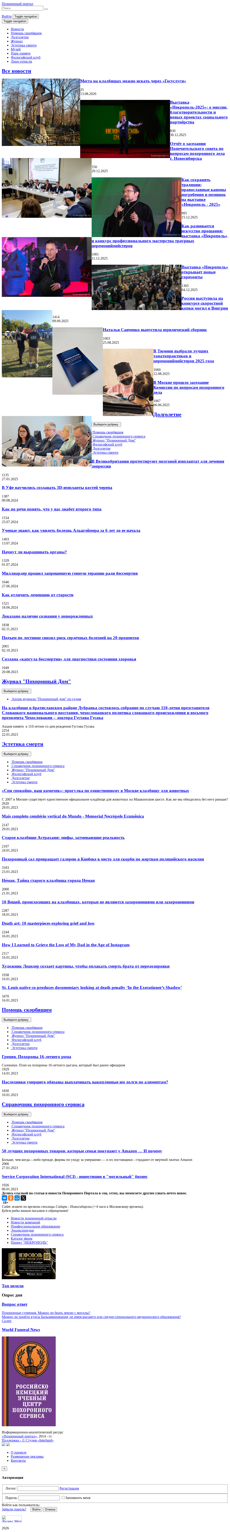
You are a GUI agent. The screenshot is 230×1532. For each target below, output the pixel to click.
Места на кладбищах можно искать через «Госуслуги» (133, 81)
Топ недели (13, 1285)
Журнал (17, 41)
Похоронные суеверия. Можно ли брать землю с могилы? (46, 1313)
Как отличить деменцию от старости (37, 594)
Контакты (18, 1460)
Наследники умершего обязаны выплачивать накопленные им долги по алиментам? (85, 1082)
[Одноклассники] (10, 1198)
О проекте (19, 1452)
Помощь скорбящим (26, 33)
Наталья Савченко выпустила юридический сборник (155, 329)
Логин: (10, 1488)
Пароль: (11, 1498)
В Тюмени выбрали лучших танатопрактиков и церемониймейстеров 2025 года (183, 356)
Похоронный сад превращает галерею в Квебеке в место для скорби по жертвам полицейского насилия (103, 859)
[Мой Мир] (17, 1198)
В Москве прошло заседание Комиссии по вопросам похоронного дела (188, 387)
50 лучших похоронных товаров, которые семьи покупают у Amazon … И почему (82, 1151)
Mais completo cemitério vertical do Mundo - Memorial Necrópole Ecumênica (73, 816)
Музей (16, 49)
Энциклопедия (22, 1230)
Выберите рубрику (106, 424)
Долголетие (20, 37)
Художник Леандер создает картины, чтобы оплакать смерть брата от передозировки (86, 966)
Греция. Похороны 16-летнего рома (36, 1056)
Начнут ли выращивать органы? (34, 552)
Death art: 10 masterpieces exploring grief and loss (48, 923)
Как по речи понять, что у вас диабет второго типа (52, 509)
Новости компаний (25, 1222)
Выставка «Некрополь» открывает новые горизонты (204, 272)
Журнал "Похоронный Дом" (114, 440)
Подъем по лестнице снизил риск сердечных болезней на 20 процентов (70, 637)
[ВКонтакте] (4, 1198)
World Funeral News (21, 1329)
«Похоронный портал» (19, 1436)
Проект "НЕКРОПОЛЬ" (29, 1242)
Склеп (6, 1321)
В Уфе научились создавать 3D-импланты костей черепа (57, 487)
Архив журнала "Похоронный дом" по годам (46, 699)
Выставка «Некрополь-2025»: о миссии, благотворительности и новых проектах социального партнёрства (199, 112)
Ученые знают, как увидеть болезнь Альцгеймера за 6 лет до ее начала (71, 530)
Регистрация (69, 1488)
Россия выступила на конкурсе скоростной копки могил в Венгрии (204, 303)
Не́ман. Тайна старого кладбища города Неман (48, 880)
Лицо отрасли (21, 61)
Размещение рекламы (27, 1456)
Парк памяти (21, 53)
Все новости (16, 71)
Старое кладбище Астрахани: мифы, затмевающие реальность (63, 837)
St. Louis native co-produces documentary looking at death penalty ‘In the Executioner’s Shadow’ (92, 987)
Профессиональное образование (35, 1226)
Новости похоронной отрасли (34, 1218)
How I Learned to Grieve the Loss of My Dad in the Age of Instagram (66, 944)
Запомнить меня (77, 1498)
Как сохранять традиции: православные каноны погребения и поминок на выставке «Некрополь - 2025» (203, 192)
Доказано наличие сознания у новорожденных (47, 616)
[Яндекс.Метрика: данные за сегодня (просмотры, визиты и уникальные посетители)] (12, 1518)
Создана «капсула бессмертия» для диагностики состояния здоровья (69, 659)
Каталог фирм (21, 1238)
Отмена (50, 1509)
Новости (17, 29)
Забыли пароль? (14, 1509)
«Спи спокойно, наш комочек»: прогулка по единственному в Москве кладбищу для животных (95, 790)
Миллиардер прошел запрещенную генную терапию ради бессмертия (70, 573)
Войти (7, 16)
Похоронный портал (17, 4)
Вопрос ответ (14, 1304)
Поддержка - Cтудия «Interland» (28, 1440)
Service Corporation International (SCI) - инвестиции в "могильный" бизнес (75, 1176)
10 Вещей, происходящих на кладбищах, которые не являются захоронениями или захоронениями (98, 902)
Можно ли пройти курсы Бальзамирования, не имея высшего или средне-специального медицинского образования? (91, 1317)
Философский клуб (25, 57)
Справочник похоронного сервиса (118, 436)
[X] (23, 1198)
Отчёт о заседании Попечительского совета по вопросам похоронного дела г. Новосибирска (197, 151)
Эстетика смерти (24, 45)
